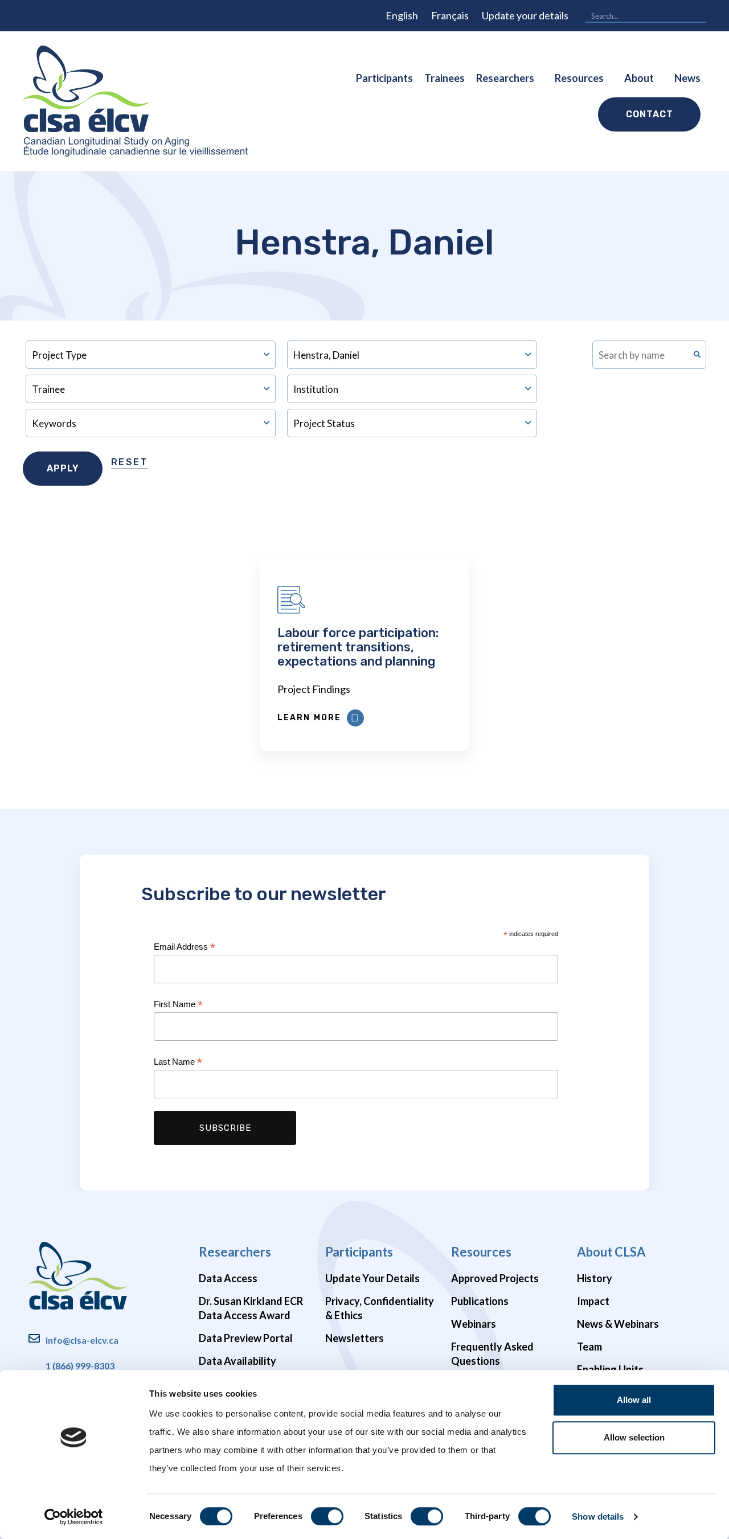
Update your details (525, 15)
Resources (579, 78)
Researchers (505, 78)
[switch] (327, 1516)
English (402, 15)
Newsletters (354, 1338)
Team (589, 1346)
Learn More (309, 718)
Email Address (184, 947)
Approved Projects (495, 1278)
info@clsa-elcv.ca (82, 1340)
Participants (384, 78)
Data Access (228, 1278)
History (594, 1278)
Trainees (444, 78)
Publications (480, 1301)
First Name (178, 1005)
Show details (598, 1516)
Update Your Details (372, 1278)
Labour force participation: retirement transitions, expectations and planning (358, 647)
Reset (129, 462)
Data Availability (237, 1361)
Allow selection (634, 1437)
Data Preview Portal (246, 1338)
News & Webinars (618, 1324)
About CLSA (611, 1251)
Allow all (634, 1400)
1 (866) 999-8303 (80, 1365)
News (687, 78)
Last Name (178, 1062)
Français (450, 15)
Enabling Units (610, 1369)
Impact (593, 1301)
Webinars (473, 1324)
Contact (649, 114)
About (639, 78)
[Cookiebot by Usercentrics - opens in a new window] (74, 1516)
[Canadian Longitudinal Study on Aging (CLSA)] (135, 101)
